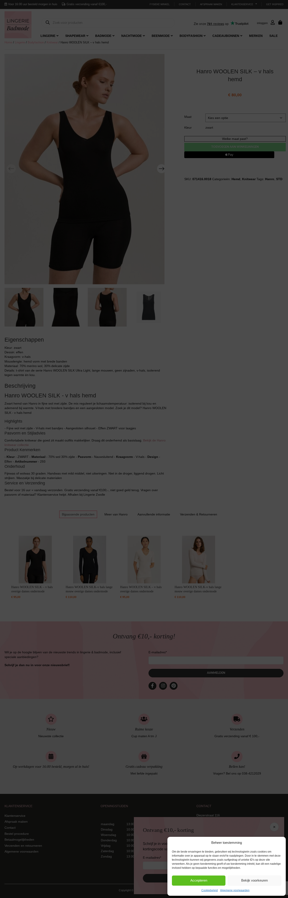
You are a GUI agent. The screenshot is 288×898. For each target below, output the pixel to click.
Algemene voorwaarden (235, 890)
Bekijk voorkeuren (254, 880)
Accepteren (198, 880)
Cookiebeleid (209, 890)
